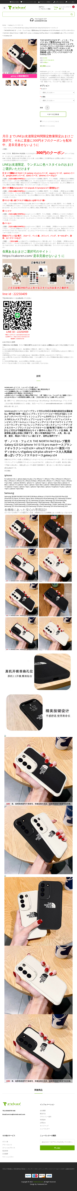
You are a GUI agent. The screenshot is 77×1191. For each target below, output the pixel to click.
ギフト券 (5, 1142)
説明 (38, 376)
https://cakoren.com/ (17, 256)
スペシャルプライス (8, 1148)
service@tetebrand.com (54, 403)
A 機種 (43, 97)
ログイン (41, 7)
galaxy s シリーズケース (15, 25)
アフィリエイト (7, 1145)
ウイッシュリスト (8, 1157)
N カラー (44, 89)
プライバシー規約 (45, 1117)
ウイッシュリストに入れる (50, 121)
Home (4, 25)
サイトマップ (44, 1126)
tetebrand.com (38, 1182)
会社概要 (43, 1110)
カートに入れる (53, 114)
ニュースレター (45, 1129)
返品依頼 (5, 1151)
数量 (41, 108)
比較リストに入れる (48, 126)
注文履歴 (5, 1154)
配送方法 (43, 1114)
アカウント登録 (45, 9)
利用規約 (43, 1120)
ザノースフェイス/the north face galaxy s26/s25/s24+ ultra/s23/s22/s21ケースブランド (31, 28)
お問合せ (43, 1123)
